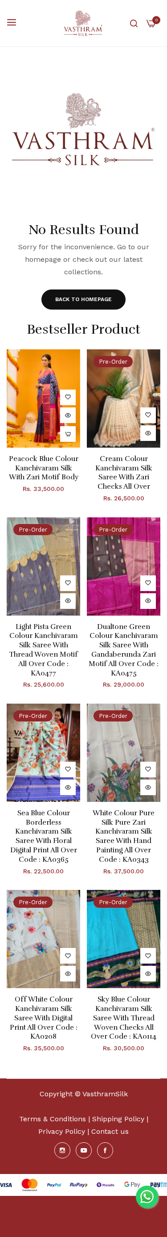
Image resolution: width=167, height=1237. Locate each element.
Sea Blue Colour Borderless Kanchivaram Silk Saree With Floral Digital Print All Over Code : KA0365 (43, 836)
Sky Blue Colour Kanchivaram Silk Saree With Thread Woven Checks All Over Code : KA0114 (123, 1018)
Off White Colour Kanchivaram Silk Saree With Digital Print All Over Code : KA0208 (43, 1018)
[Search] (134, 23)
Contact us (110, 1131)
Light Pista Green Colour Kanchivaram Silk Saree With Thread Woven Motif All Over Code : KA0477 (43, 650)
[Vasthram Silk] (83, 23)
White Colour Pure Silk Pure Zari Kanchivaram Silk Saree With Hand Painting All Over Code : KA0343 (124, 836)
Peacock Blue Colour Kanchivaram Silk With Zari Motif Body (43, 468)
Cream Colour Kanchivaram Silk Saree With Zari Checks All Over (123, 472)
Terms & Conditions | (54, 1119)
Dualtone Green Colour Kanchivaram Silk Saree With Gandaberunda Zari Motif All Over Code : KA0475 (124, 650)
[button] (68, 397)
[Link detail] (62, 1150)
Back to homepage (83, 299)
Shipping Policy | (120, 1119)
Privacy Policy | (63, 1131)
